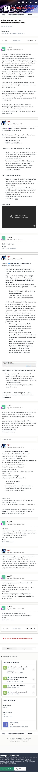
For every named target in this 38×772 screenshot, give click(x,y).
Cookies (28, 738)
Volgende (30, 40)
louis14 (6, 31)
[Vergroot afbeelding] (9, 128)
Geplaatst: (15, 49)
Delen (10, 649)
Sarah (9, 673)
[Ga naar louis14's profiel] (3, 49)
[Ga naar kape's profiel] (3, 123)
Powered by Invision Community (19, 741)
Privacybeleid (11, 738)
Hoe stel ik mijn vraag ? (17, 685)
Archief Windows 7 (18, 33)
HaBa (11, 724)
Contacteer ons (20, 738)
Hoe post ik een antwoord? (18, 692)
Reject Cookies (20, 769)
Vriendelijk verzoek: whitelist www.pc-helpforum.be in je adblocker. (17, 669)
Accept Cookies (7, 769)
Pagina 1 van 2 (17, 40)
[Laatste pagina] (35, 40)
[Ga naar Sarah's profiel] (5, 668)
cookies (9, 758)
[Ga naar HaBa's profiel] (5, 724)
